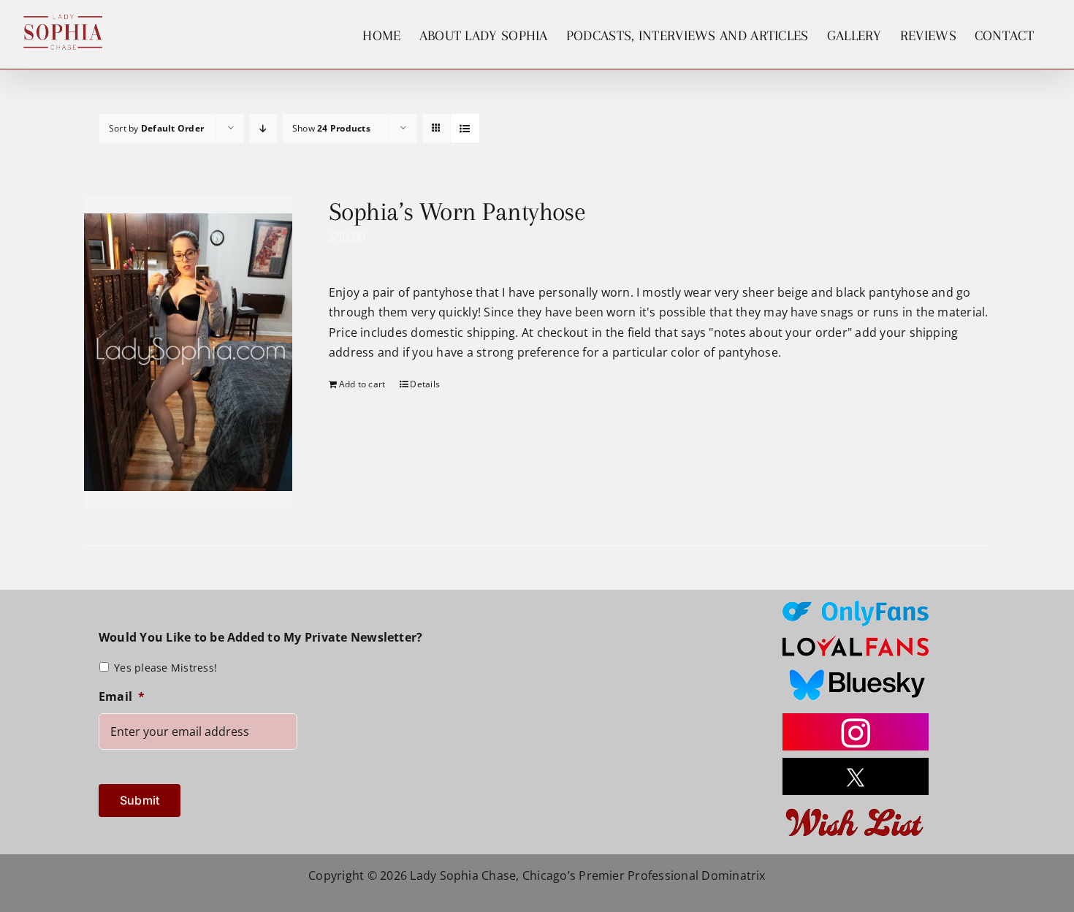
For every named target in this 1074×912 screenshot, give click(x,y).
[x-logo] (855, 764)
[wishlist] (855, 808)
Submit (139, 800)
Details (425, 384)
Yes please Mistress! (165, 667)
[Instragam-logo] (855, 719)
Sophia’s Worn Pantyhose (457, 211)
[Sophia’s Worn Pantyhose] (188, 352)
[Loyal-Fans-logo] (855, 639)
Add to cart (362, 384)
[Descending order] (263, 128)
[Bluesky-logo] (855, 669)
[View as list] (465, 128)
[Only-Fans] (855, 606)
